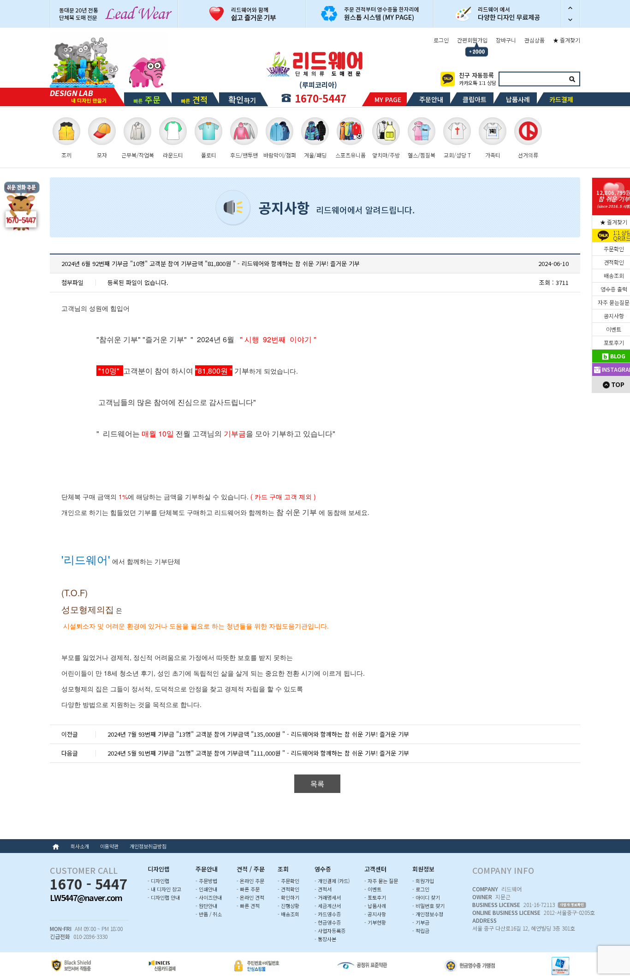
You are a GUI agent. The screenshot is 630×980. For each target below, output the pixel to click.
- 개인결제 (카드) (332, 880)
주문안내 (431, 99)
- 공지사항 (375, 914)
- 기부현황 (375, 922)
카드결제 (561, 99)
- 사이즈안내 (209, 897)
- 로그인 (420, 889)
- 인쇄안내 (206, 889)
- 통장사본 (325, 939)
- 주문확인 (288, 880)
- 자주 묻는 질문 (381, 880)
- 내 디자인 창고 (164, 889)
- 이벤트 (372, 889)
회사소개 (80, 846)
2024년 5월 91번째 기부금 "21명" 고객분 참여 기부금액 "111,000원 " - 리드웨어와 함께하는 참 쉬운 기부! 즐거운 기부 (258, 753)
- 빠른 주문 (248, 889)
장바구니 (506, 40)
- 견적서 (323, 889)
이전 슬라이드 (570, 7)
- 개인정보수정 (427, 914)
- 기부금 (420, 922)
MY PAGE (387, 99)
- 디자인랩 (158, 880)
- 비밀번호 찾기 (428, 905)
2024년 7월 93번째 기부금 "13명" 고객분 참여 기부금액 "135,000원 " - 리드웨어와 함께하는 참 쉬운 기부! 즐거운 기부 (258, 734)
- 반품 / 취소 (209, 914)
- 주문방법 (206, 880)
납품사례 (518, 99)
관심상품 (534, 40)
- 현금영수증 (328, 922)
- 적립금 (420, 930)
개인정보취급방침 (148, 846)
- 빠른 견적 (248, 905)
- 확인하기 (288, 897)
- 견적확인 (288, 889)
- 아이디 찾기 (426, 897)
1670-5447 (320, 97)
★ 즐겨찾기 (566, 40)
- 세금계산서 (328, 905)
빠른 (146, 99)
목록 (317, 783)
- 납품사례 (375, 905)
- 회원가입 (423, 880)
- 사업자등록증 (330, 930)
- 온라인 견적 (250, 897)
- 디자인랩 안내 (164, 897)
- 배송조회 (288, 914)
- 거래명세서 (328, 897)
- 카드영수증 (328, 914)
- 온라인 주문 (250, 880)
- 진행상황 (288, 905)
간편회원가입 (472, 40)
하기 (242, 99)
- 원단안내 (206, 905)
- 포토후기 (375, 897)
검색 (572, 79)
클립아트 (475, 99)
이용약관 (109, 846)
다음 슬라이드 (570, 21)
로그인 (441, 40)
